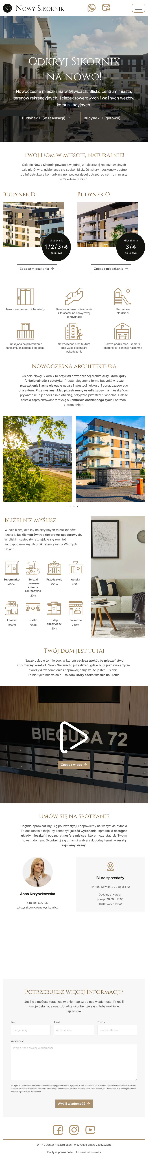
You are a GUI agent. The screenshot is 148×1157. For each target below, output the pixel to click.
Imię (13, 1022)
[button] (66, 506)
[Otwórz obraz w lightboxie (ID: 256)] (37, 459)
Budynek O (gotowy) (102, 118)
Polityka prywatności (60, 1152)
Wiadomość (17, 1040)
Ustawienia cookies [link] (88, 1152)
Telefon (101, 1022)
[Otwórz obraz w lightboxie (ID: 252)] (110, 459)
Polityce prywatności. (32, 1091)
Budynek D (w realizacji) (43, 118)
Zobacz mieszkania (34, 269)
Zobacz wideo (71, 764)
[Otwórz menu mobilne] (138, 8)
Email (57, 1022)
